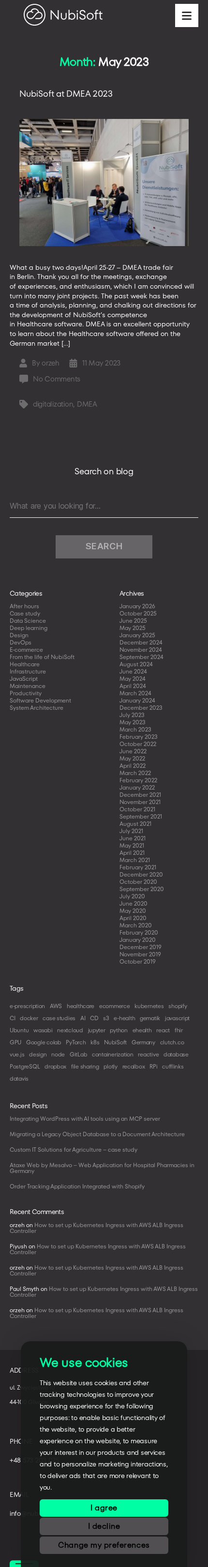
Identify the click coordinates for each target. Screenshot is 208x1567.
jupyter (96, 1030)
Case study (25, 613)
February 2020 (138, 932)
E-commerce (26, 649)
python (118, 1030)
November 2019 (140, 954)
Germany (143, 1042)
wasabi (42, 1030)
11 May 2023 (101, 363)
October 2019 (137, 961)
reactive (148, 1054)
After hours (24, 606)
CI (12, 1018)
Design (19, 635)
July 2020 (132, 896)
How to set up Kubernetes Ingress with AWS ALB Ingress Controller (96, 1228)
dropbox (55, 1066)
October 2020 (138, 882)
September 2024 (141, 657)
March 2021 (134, 860)
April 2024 (132, 686)
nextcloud (70, 1030)
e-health (124, 1018)
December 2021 (140, 795)
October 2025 (138, 613)
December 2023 (141, 707)
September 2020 (141, 889)
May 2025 (132, 628)
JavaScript (24, 678)
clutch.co (172, 1042)
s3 (106, 1018)
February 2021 (137, 867)
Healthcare (25, 664)
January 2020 (137, 940)
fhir (179, 1030)
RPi (153, 1066)
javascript (177, 1018)
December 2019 (140, 947)
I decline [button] (104, 1526)
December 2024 (141, 642)
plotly (110, 1066)
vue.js (17, 1054)
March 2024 (135, 693)
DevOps (20, 642)
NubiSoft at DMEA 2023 (66, 94)
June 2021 (132, 838)
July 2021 (131, 831)
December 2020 (141, 874)
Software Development (40, 700)
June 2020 (133, 903)
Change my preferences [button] (103, 1545)
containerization (113, 1054)
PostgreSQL (25, 1066)
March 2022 (135, 773)
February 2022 (138, 780)
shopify (177, 1006)
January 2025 (137, 635)
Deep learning (28, 628)
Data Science (28, 620)
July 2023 (132, 715)
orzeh (50, 363)
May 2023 (132, 722)
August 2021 (135, 824)
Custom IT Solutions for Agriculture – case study (73, 1149)
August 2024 (136, 664)
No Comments (56, 379)
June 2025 (133, 620)
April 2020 (133, 918)
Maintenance (27, 686)
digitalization (53, 404)
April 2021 (132, 853)
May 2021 (131, 845)
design (37, 1054)
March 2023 (135, 729)
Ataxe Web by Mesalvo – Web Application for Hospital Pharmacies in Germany (102, 1168)
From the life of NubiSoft (42, 657)
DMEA (87, 404)
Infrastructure (28, 671)
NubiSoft (115, 1042)
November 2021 (140, 802)
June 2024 (133, 671)
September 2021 (140, 816)
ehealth (142, 1030)
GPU (15, 1042)
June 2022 (133, 751)
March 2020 (135, 925)
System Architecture (36, 707)
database (176, 1054)
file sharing (85, 1066)
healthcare (80, 1006)
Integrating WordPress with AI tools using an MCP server (85, 1118)
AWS (56, 1006)
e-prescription (27, 1006)
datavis (19, 1078)
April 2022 (132, 766)
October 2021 (137, 809)
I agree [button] (104, 1507)
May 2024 (132, 678)
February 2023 (138, 736)
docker (29, 1018)
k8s (94, 1042)
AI (82, 1018)
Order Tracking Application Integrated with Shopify (77, 1186)
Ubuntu (19, 1030)
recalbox (133, 1066)
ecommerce (114, 1006)
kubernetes (148, 1006)
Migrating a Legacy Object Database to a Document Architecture (97, 1134)
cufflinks (173, 1066)
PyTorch (76, 1042)
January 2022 (137, 787)
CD (94, 1018)
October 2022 (137, 744)
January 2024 (137, 700)
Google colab (43, 1042)
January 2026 (137, 606)
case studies (59, 1018)
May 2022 (132, 758)
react (163, 1030)
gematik (150, 1018)
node (58, 1054)
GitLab (78, 1054)
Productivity (26, 693)
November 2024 (140, 649)
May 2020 (132, 911)
